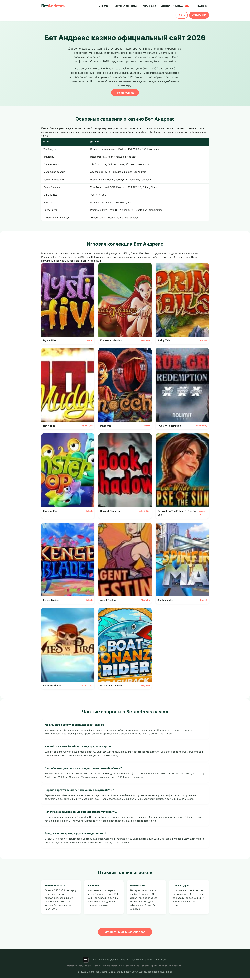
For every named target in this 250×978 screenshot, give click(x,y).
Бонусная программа (126, 5)
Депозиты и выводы (175, 5)
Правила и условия (142, 959)
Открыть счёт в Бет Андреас (125, 932)
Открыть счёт (199, 15)
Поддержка (201, 5)
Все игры (104, 5)
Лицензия (161, 959)
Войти (181, 15)
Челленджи (149, 5)
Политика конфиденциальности (109, 959)
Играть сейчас (125, 92)
